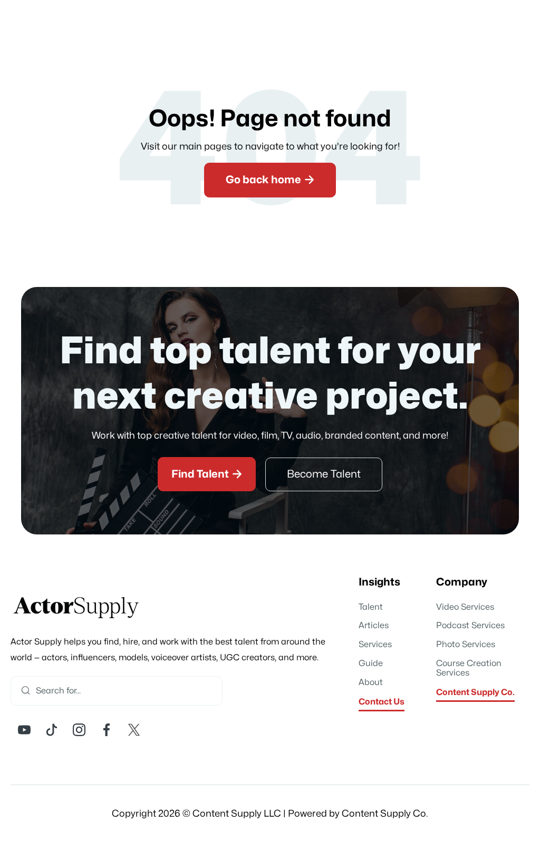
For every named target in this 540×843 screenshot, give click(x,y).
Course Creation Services (469, 668)
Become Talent (324, 474)
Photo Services (465, 644)
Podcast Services (470, 625)
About (371, 682)
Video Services (465, 607)
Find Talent (206, 474)
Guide (371, 663)
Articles (374, 625)
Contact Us (381, 702)
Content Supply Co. (475, 692)
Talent (371, 607)
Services (375, 644)
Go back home (270, 179)
